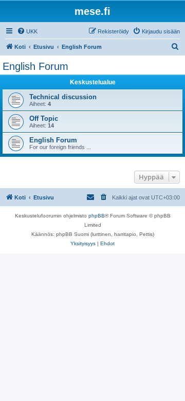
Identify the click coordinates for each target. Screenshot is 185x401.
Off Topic (43, 118)
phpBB (96, 215)
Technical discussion (63, 97)
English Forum (35, 66)
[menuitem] (27, 31)
